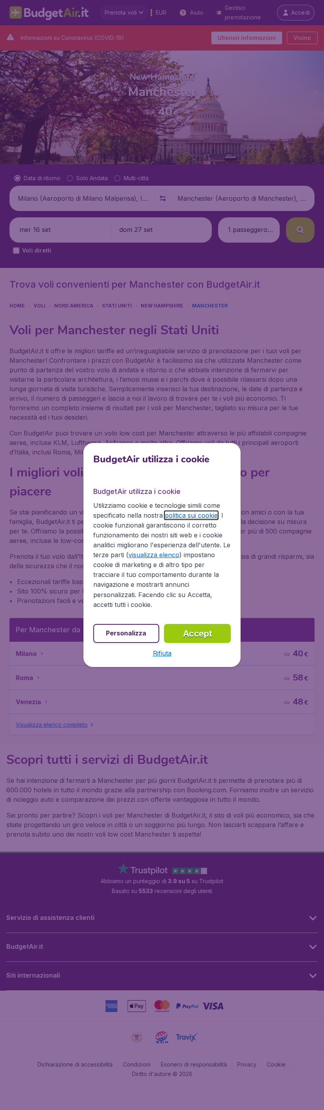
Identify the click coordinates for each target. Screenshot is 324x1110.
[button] (162, 653)
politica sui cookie (191, 515)
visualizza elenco (153, 555)
